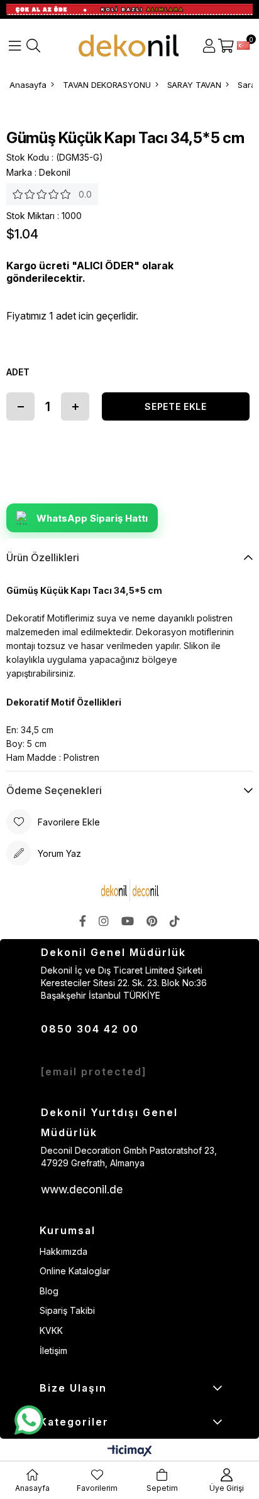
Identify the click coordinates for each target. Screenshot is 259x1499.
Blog (49, 1291)
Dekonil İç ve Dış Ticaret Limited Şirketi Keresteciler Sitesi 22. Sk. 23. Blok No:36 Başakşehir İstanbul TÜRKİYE (124, 982)
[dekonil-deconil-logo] (129, 890)
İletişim (53, 1350)
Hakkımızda (63, 1251)
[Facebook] (82, 921)
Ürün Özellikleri (42, 557)
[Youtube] (127, 921)
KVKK (51, 1330)
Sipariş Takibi (67, 1310)
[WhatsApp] (28, 1420)
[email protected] (94, 1071)
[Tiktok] (175, 921)
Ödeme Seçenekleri (54, 790)
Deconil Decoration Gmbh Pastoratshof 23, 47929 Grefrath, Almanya (129, 1156)
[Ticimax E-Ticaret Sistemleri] (129, 1451)
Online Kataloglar (75, 1270)
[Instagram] (104, 921)
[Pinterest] (151, 921)
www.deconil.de (82, 1189)
